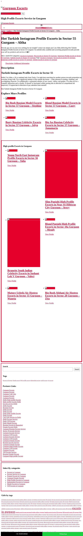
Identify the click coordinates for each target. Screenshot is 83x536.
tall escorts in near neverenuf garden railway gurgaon (24, 524)
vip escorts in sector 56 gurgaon (61, 526)
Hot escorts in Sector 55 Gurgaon (45, 56)
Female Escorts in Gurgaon (16, 476)
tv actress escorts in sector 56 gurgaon (15, 526)
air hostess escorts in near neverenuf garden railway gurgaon (16, 499)
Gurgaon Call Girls (9, 394)
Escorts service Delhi (10, 404)
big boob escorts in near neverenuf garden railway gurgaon (34, 501)
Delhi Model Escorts (10, 423)
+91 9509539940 (22, 534)
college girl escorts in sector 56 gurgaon (62, 508)
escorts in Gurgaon (26, 56)
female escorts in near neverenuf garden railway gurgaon (30, 512)
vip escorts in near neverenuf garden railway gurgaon (38, 526)
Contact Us (44, 28)
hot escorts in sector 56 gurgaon (55, 514)
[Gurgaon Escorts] (14, 8)
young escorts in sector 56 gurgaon (28, 528)
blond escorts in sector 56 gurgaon (28, 503)
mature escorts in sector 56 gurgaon (23, 520)
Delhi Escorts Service (10, 419)
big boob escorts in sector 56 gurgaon (59, 501)
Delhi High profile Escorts (12, 400)
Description (9, 63)
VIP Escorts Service (9, 452)
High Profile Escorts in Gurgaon (18, 480)
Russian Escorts (8, 408)
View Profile (10, 110)
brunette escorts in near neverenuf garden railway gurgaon (51, 503)
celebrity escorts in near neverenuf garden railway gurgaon (66, 505)
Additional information (21, 63)
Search (5, 366)
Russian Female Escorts (11, 454)
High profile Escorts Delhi (12, 402)
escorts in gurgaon (46, 58)
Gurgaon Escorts (8, 390)
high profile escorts (25, 380)
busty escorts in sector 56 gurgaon (42, 505)
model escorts (44, 380)
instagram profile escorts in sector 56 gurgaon (51, 518)
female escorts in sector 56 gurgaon (53, 512)
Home (3, 31)
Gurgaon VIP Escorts (10, 435)
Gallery (9, 31)
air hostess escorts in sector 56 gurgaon (42, 499)
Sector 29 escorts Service (11, 431)
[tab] (9, 63)
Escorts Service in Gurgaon (16, 474)
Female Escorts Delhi (10, 427)
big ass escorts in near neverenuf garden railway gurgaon (66, 499)
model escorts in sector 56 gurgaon (69, 520)
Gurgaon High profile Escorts (13, 456)
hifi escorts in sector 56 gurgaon (71, 512)
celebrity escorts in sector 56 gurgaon (10, 508)
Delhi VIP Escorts (9, 421)
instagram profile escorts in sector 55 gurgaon (16, 60)
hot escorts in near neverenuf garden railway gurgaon (33, 514)
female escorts (16, 380)
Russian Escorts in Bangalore (13, 425)
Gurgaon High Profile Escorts (13, 446)
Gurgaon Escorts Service (11, 433)
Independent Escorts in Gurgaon (18, 482)
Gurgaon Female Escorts (11, 441)
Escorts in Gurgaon (7, 380)
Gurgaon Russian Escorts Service (14, 429)
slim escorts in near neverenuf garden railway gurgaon (57, 522)
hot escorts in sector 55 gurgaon (64, 58)
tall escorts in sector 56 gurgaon (46, 524)
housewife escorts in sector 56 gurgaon (23, 516)
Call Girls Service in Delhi (12, 417)
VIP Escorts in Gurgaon (15, 486)
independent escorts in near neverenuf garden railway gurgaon (49, 516)
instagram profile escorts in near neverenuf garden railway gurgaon (23, 518)
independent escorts (35, 380)
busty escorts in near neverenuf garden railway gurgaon (20, 505)
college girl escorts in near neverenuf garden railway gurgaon (36, 508)
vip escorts (50, 380)
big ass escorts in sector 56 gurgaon (10, 501)
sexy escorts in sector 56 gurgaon (35, 522)
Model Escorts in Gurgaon (16, 484)
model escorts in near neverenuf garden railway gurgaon (46, 520)
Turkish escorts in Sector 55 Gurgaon (23, 58)
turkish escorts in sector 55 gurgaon (45, 60)
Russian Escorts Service (11, 443)
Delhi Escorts (7, 406)
